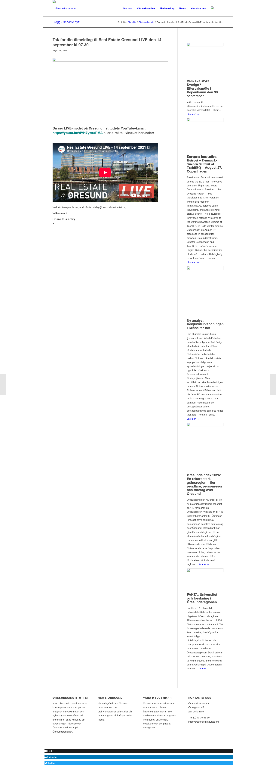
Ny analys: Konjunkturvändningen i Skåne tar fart (205, 324)
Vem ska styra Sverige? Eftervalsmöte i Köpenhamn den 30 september (202, 88)
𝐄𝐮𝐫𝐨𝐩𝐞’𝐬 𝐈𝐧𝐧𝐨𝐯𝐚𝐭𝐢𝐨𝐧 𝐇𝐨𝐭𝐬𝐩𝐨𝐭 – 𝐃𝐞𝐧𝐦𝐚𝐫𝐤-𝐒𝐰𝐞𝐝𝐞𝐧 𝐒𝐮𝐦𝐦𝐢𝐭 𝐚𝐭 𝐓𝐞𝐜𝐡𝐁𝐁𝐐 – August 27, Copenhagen (204, 164)
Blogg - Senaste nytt (66, 22)
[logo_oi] (64, 8)
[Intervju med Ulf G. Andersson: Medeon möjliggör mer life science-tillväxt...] (3, 384)
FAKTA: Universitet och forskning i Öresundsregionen (202, 598)
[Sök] (219, 8)
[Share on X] (57, 223)
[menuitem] (127, 8)
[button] (48, 751)
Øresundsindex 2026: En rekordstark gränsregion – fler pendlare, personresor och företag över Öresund (204, 484)
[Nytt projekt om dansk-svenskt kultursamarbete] (273, 384)
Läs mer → (193, 114)
